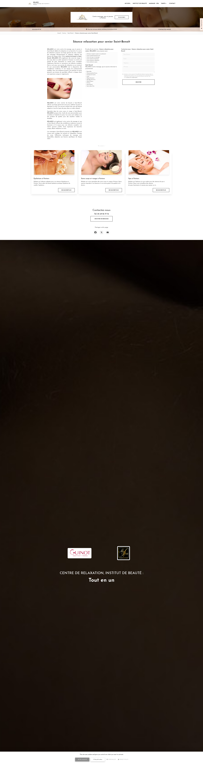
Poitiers (88, 82)
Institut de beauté (140, 3)
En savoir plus (66, 190)
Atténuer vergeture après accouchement (96, 53)
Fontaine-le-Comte (91, 74)
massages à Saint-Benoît (57, 131)
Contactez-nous (164, 29)
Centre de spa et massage (93, 57)
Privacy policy (123, 759)
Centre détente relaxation (93, 60)
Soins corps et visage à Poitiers (93, 178)
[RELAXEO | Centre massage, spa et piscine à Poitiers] (30, 3)
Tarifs (163, 3)
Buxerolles (89, 71)
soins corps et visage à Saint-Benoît (70, 111)
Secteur (64, 33)
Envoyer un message (101, 219)
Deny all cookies (98, 759)
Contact (172, 3)
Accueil (127, 3)
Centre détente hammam (93, 58)
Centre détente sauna (92, 62)
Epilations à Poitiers (41, 178)
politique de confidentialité (131, 77)
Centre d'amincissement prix (93, 55)
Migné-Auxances (90, 78)
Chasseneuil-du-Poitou (92, 73)
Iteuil (88, 76)
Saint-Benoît (71, 33)
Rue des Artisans (102, 29)
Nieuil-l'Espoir (90, 81)
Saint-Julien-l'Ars (90, 86)
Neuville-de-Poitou (91, 79)
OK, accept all (83, 759)
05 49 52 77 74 (36, 29)
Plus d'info (121, 17)
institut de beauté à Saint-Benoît (71, 103)
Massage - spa (154, 3)
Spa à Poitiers (133, 178)
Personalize (112, 759)
